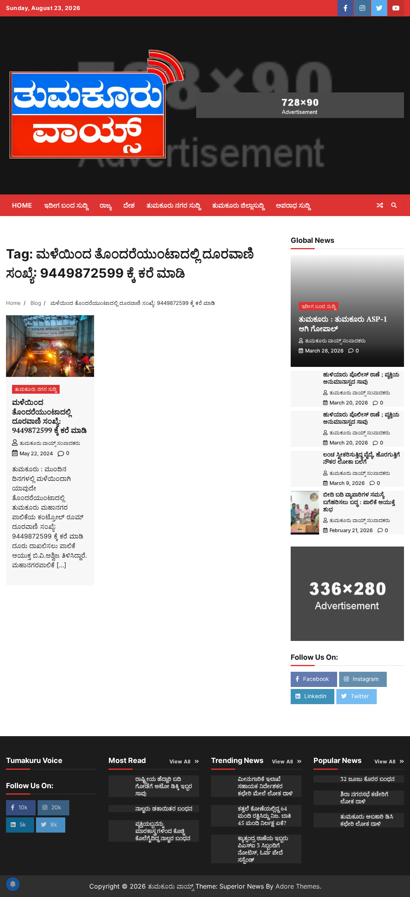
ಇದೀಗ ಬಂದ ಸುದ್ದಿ (66, 205)
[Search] (394, 205)
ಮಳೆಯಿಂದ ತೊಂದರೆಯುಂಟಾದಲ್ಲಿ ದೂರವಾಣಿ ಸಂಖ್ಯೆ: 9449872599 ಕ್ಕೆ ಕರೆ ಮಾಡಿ (49, 416)
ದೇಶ (129, 205)
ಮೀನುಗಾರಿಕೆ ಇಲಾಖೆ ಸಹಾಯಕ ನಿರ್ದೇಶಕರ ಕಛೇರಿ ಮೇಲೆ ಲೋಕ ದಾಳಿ (265, 786)
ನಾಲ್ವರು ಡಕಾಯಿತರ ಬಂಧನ (163, 808)
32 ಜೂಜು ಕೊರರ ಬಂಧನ (367, 779)
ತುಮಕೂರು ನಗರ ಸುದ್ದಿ (173, 205)
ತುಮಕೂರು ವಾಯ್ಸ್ (170, 886)
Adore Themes (297, 886)
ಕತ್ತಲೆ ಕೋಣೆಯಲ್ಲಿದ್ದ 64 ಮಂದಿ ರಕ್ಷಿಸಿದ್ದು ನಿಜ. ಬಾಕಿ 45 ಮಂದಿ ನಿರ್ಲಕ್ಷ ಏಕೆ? (264, 816)
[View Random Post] (380, 205)
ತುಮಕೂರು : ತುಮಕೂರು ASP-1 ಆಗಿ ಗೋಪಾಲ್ (343, 323)
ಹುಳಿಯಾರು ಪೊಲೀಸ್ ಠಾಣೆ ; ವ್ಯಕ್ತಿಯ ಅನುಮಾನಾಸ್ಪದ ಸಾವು (361, 378)
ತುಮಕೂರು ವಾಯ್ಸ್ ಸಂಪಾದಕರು (50, 443)
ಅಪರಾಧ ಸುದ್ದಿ (293, 205)
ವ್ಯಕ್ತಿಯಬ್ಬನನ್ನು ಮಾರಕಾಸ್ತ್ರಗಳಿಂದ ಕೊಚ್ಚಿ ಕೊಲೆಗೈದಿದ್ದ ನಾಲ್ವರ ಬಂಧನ (162, 831)
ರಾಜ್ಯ (105, 205)
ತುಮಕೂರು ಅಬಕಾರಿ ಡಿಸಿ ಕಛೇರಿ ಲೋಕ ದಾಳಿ (366, 820)
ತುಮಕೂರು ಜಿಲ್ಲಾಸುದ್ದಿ (238, 205)
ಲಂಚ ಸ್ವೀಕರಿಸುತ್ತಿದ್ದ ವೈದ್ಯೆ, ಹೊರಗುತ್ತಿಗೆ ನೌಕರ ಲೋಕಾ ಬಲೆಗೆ (361, 458)
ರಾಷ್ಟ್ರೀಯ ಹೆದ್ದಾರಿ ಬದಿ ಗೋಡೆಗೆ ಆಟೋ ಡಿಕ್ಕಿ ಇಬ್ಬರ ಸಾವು (163, 786)
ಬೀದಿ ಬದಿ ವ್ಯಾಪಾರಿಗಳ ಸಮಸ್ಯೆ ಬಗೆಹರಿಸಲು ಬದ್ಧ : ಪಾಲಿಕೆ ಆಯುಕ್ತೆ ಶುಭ (359, 502)
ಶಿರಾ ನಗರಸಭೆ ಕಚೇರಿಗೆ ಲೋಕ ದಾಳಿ (364, 798)
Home (22, 205)
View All (180, 762)
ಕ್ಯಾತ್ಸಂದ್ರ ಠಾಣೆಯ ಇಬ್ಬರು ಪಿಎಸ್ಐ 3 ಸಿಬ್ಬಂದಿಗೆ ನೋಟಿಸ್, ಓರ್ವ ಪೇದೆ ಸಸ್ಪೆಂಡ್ (263, 849)
